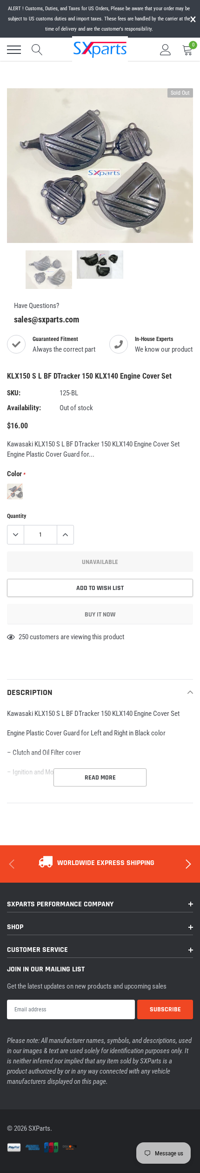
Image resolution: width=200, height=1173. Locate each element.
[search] (37, 49)
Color (16, 474)
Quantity (16, 516)
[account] (165, 50)
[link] (49, 269)
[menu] (14, 50)
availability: (24, 408)
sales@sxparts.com (46, 319)
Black (15, 491)
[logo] (100, 49)
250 (23, 637)
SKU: (13, 393)
